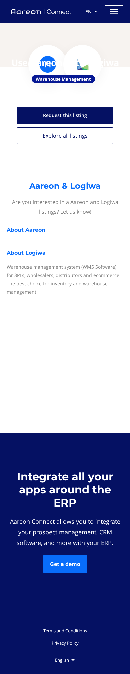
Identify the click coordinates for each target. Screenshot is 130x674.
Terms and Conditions (65, 631)
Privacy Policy (65, 643)
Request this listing (65, 115)
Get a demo (65, 564)
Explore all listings (65, 135)
